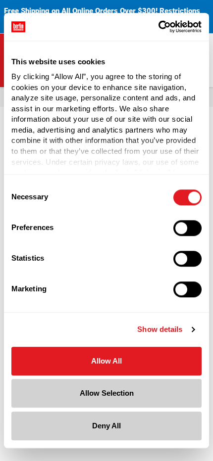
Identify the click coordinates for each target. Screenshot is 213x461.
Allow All (106, 361)
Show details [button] (159, 329)
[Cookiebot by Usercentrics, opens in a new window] (158, 26)
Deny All (106, 425)
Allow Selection (107, 393)
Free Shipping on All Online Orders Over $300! (81, 10)
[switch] (187, 228)
